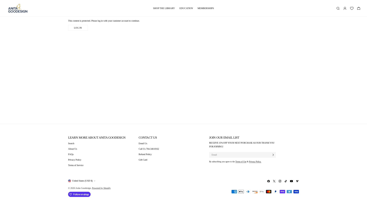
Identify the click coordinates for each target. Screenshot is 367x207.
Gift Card (143, 160)
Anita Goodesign (83, 188)
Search (71, 143)
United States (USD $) (82, 181)
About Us (72, 149)
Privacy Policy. (255, 161)
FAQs (71, 154)
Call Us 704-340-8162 (149, 149)
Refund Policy (145, 154)
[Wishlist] (352, 8)
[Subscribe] (273, 154)
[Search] (338, 8)
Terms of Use (240, 161)
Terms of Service (75, 165)
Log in (78, 28)
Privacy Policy (74, 160)
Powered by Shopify (101, 188)
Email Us (143, 143)
